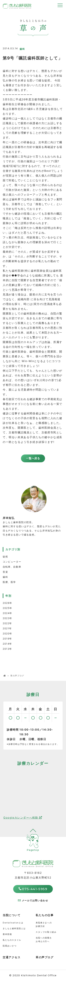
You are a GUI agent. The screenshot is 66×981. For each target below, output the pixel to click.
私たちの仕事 (45, 915)
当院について (12, 915)
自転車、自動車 (12, 566)
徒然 (5, 556)
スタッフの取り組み (46, 932)
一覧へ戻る (33, 458)
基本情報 (7, 934)
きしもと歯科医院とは (14, 928)
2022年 (7, 623)
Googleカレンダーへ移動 (21, 817)
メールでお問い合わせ (35, 900)
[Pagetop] (33, 858)
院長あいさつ (10, 945)
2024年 (7, 613)
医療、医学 (9, 582)
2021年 (7, 628)
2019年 (7, 638)
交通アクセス (12, 957)
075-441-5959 (34, 889)
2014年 (7, 643)
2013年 (7, 648)
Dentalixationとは (13, 922)
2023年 (7, 618)
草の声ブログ (45, 957)
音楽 (5, 571)
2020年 (7, 633)
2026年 (7, 602)
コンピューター (12, 561)
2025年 (7, 608)
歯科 (5, 576)
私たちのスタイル (12, 940)
